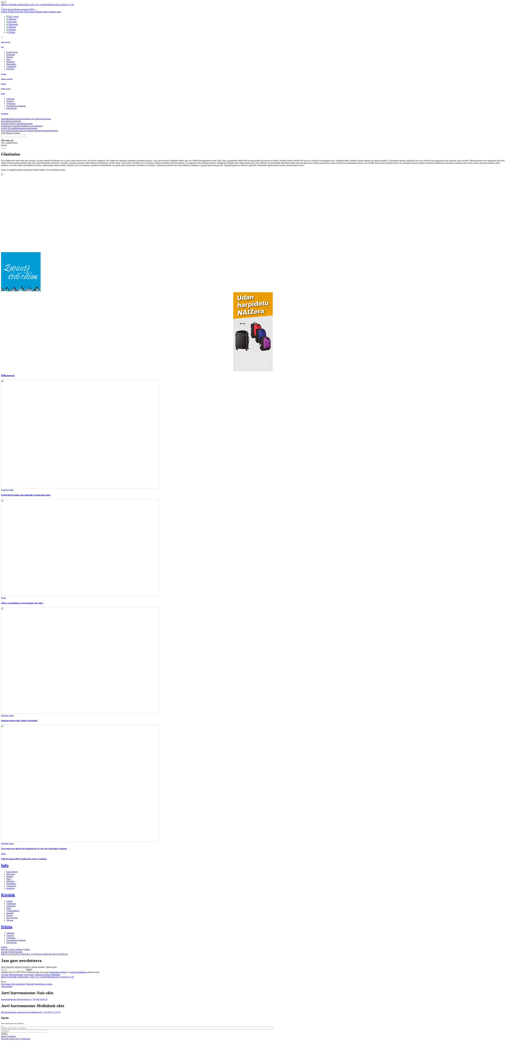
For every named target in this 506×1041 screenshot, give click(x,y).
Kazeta (27, 128)
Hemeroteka (27, 123)
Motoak (9, 915)
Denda (18, 121)
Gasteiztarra (11, 66)
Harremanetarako (15, 131)
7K (36, 5)
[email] (5, 148)
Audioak (18, 123)
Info (2, 47)
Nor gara (4, 131)
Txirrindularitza (12, 911)
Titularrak (30, 984)
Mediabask (19, 128)
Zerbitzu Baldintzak (78, 972)
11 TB (71, 5)
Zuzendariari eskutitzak (16, 106)
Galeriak (11, 123)
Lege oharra (28, 131)
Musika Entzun (29, 126)
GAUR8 (42, 5)
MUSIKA (14, 5)
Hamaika (34, 128)
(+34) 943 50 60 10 (39, 999)
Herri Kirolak (12, 918)
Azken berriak (5, 42)
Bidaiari (39, 126)
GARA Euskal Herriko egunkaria (15, 9)
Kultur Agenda (6, 89)
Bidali (29, 970)
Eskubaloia (11, 906)
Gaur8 (12, 128)
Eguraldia (5, 121)
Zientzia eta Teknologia (34, 119)
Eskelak (12, 121)
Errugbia (10, 913)
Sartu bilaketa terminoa (10, 133)
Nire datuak (6, 984)
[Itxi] (2, 1026)
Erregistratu (25, 1039)
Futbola (9, 901)
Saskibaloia (11, 903)
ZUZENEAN (11, 954)
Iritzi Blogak (11, 108)
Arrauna (9, 920)
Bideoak (4, 123)
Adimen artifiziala (7, 79)
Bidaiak (10, 119)
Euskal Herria (29, 12)
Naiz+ (8, 59)
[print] (2, 148)
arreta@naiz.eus (23, 999)
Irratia (3, 126)
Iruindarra (10, 69)
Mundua (39, 12)
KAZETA (64, 5)
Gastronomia (19, 119)
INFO (32, 9)
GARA (32, 5)
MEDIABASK (52, 5)
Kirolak (11, 12)
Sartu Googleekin (8, 1036)
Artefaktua (4, 113)
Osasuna (47, 119)
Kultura (4, 12)
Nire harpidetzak (18, 984)
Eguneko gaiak (55, 12)
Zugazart (10, 101)
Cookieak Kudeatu (40, 131)
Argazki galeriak (15, 949)
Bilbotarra (10, 62)
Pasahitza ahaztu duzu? (10, 1039)
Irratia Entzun (11, 126)
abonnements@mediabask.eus (29, 1012)
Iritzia (45, 12)
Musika (4, 119)
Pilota (8, 908)
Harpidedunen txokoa (43, 984)
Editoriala (10, 99)
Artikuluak (10, 103)
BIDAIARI (23, 5)
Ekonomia (19, 12)
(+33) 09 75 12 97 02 (51, 1012)
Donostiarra (11, 64)
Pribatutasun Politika (58, 972)
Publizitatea (53, 131)
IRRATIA (5, 5)
